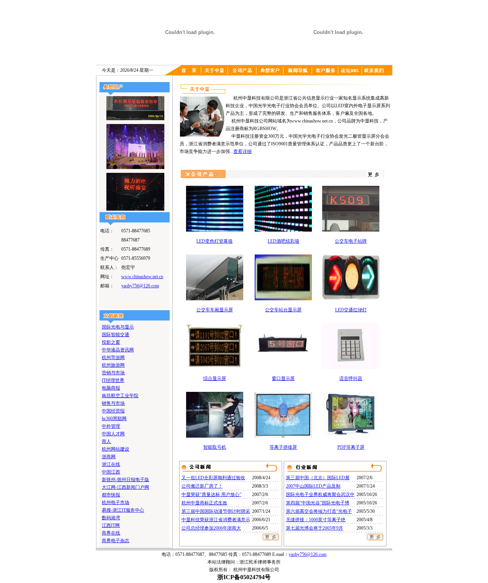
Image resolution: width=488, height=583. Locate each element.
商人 (106, 441)
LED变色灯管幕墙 (214, 241)
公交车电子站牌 (351, 241)
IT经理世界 (113, 380)
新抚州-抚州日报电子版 (125, 479)
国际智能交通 (115, 334)
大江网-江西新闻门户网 (125, 487)
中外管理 (111, 426)
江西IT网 (111, 525)
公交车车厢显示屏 (214, 309)
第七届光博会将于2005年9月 (314, 528)
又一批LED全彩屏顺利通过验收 (213, 477)
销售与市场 (113, 403)
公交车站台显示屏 (283, 309)
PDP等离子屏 (350, 447)
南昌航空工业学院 (120, 395)
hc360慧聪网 (114, 418)
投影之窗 (111, 342)
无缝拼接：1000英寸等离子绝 (315, 519)
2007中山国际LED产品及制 (313, 486)
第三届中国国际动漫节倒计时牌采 (215, 511)
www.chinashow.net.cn (142, 276)
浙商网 (109, 456)
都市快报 (111, 495)
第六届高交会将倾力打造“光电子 (319, 511)
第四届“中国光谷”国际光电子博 (317, 503)
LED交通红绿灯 (351, 309)
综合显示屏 (214, 378)
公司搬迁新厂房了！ (202, 486)
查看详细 (242, 151)
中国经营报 (113, 411)
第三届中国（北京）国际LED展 (318, 477)
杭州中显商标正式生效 (204, 503)
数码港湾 (111, 517)
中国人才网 (113, 433)
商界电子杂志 (115, 540)
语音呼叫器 (350, 378)
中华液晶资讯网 (118, 350)
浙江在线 (111, 464)
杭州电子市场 (115, 502)
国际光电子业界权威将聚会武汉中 (320, 494)
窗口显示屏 (283, 378)
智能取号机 (214, 447)
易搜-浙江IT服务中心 (123, 510)
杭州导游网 (113, 357)
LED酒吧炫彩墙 (283, 241)
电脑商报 (111, 388)
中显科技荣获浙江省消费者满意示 (215, 519)
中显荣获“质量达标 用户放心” (211, 494)
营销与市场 (113, 372)
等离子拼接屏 (283, 447)
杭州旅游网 (113, 365)
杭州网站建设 (115, 449)
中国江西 (111, 472)
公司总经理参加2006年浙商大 (211, 528)
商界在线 (111, 533)
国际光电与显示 (118, 327)
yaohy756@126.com (140, 285)
